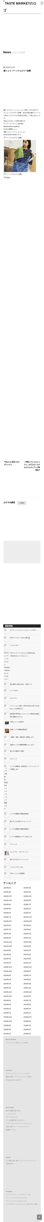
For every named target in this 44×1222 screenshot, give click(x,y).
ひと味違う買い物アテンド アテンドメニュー (21, 1160)
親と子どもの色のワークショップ (20, 821)
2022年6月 (27, 929)
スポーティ (13, 698)
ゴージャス (13, 844)
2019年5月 (27, 1004)
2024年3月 (7, 892)
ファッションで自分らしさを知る (17, 1043)
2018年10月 (8, 1021)
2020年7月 (27, 975)
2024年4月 (27, 888)
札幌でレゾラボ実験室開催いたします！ (22, 745)
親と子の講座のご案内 (17, 751)
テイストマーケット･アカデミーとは (18, 1194)
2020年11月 (27, 967)
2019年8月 (7, 1000)
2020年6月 (7, 979)
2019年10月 (8, 996)
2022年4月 (27, 934)
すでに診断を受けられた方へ (15, 1120)
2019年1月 (27, 1013)
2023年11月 (27, 896)
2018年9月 (27, 1021)
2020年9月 (27, 971)
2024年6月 (7, 888)
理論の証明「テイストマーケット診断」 (19, 1077)
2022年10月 (27, 921)
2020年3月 (27, 984)
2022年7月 (7, 929)
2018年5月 (27, 1029)
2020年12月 (8, 967)
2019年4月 (7, 1009)
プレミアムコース (12, 1117)
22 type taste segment (13, 1080)
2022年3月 (7, 938)
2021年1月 (27, 963)
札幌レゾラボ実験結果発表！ (19, 729)
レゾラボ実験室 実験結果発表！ (20, 829)
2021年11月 (27, 942)
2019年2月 (7, 1013)
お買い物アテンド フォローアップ (17, 1126)
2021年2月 (7, 963)
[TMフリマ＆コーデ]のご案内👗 (20, 638)
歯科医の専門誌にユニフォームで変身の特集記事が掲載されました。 (24, 715)
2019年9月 (27, 996)
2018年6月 (7, 1029)
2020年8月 (7, 975)
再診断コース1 (10, 1130)
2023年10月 (8, 900)
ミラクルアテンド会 (16, 867)
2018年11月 (27, 1017)
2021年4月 (7, 959)
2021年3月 (27, 959)
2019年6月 (7, 1004)
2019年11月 (27, 992)
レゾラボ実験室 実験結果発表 (19, 814)
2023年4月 (7, 913)
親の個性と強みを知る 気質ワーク (21, 684)
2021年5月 (27, 954)
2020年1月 (27, 988)
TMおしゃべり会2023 (16, 722)
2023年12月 (8, 896)
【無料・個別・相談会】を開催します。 (22, 737)
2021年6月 (7, 954)
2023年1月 (7, 917)
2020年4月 (7, 984)
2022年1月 (27, 938)
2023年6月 (7, 909)
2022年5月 (7, 934)
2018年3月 (27, 1034)
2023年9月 (27, 900)
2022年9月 (7, 925)
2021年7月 (27, 950)
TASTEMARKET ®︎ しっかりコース (10, 558)
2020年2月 (7, 988)
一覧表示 (22, 503)
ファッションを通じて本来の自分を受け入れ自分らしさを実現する (24, 707)
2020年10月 (8, 971)
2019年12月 (8, 992)
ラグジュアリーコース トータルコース (19, 1123)
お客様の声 (9, 1164)
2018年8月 (7, 1025)
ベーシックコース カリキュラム (16, 1198)
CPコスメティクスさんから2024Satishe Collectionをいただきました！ (22, 654)
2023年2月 (27, 913)
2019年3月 (27, 1009)
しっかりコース (11, 1114)
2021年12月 (8, 942)
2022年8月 (27, 925)
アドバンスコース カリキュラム (16, 1201)
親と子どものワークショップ (19, 859)
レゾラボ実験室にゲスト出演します (21, 836)
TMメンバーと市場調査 (17, 873)
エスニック (13, 758)
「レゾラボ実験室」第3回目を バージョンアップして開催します (24, 768)
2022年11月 (8, 921)
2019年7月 (27, 1000)
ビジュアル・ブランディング (19, 852)
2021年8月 (7, 950)
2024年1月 (27, 892)
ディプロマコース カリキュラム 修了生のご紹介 (22, 1204)
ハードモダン (14, 690)
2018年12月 (8, 1017)
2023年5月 (27, 909)
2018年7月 (27, 1025)
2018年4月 (7, 1034)
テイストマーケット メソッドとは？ (18, 1073)
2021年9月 (27, 946)
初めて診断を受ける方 (13, 1111)
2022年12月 (27, 917)
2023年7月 (27, 904)
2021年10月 (8, 946)
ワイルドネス (14, 645)
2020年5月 (27, 979)
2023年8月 (7, 904)
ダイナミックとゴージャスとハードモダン (23, 630)
